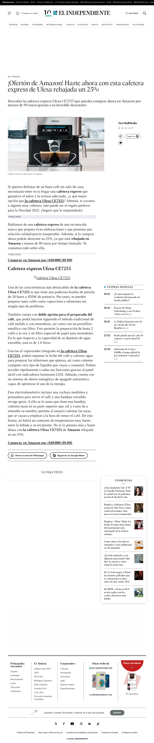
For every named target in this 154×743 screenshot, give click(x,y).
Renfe (32, 2)
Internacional (54, 24)
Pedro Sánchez (40, 684)
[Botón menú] (9, 13)
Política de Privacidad (26, 732)
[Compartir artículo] (120, 136)
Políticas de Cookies (110, 732)
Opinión (13, 24)
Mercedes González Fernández (43, 697)
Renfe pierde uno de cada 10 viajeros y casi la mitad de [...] (128, 338)
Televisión (138, 24)
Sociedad (83, 24)
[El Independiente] (77, 13)
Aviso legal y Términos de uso (50, 732)
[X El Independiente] (56, 724)
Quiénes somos (67, 684)
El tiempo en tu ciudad (30, 13)
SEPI (36, 673)
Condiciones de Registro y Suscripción (82, 732)
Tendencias (122, 24)
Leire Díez (39, 692)
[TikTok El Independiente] (98, 724)
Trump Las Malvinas (45, 2)
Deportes (107, 24)
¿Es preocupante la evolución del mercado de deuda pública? (127, 297)
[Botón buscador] (144, 13)
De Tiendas (14, 76)
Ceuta (108, 2)
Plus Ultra (38, 676)
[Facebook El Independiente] (64, 724)
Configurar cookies (129, 732)
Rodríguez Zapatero (43, 680)
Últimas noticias (22, 2)
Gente (94, 24)
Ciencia (70, 24)
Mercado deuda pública (122, 2)
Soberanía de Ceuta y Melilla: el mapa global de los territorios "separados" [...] (127, 354)
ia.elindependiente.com (100, 695)
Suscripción (65, 673)
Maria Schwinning (141, 2)
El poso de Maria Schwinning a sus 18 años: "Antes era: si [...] (127, 311)
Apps (62, 680)
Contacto (64, 668)
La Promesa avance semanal (67, 2)
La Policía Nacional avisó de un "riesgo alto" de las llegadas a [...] (128, 324)
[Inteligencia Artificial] (100, 689)
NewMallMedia (127, 123)
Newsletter (65, 676)
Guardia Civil (40, 688)
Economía (37, 24)
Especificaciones (67, 688)
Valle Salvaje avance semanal (92, 2)
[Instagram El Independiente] (81, 724)
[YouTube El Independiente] (72, 724)
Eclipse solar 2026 (42, 668)
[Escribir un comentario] (120, 143)
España (25, 24)
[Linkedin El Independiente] (89, 724)
